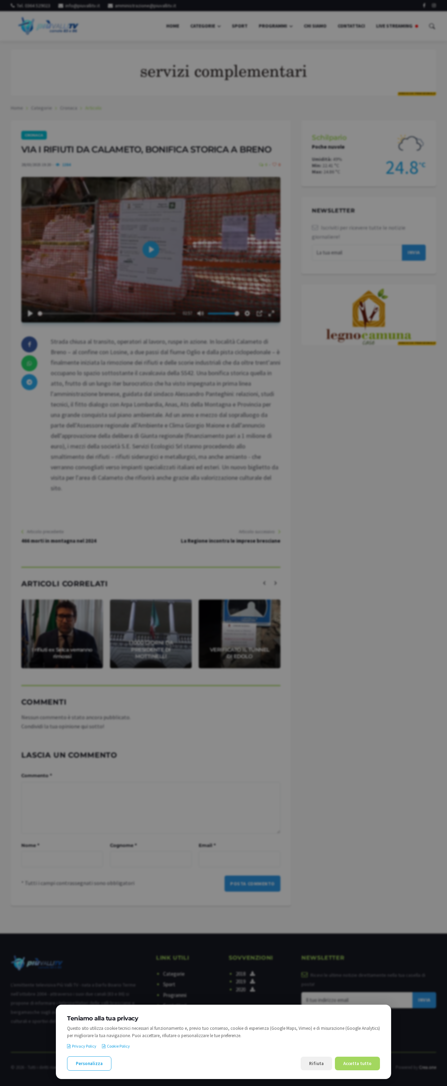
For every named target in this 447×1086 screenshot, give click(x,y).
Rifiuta (316, 1063)
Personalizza (89, 1063)
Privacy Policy (84, 1046)
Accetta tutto (357, 1063)
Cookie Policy (118, 1046)
